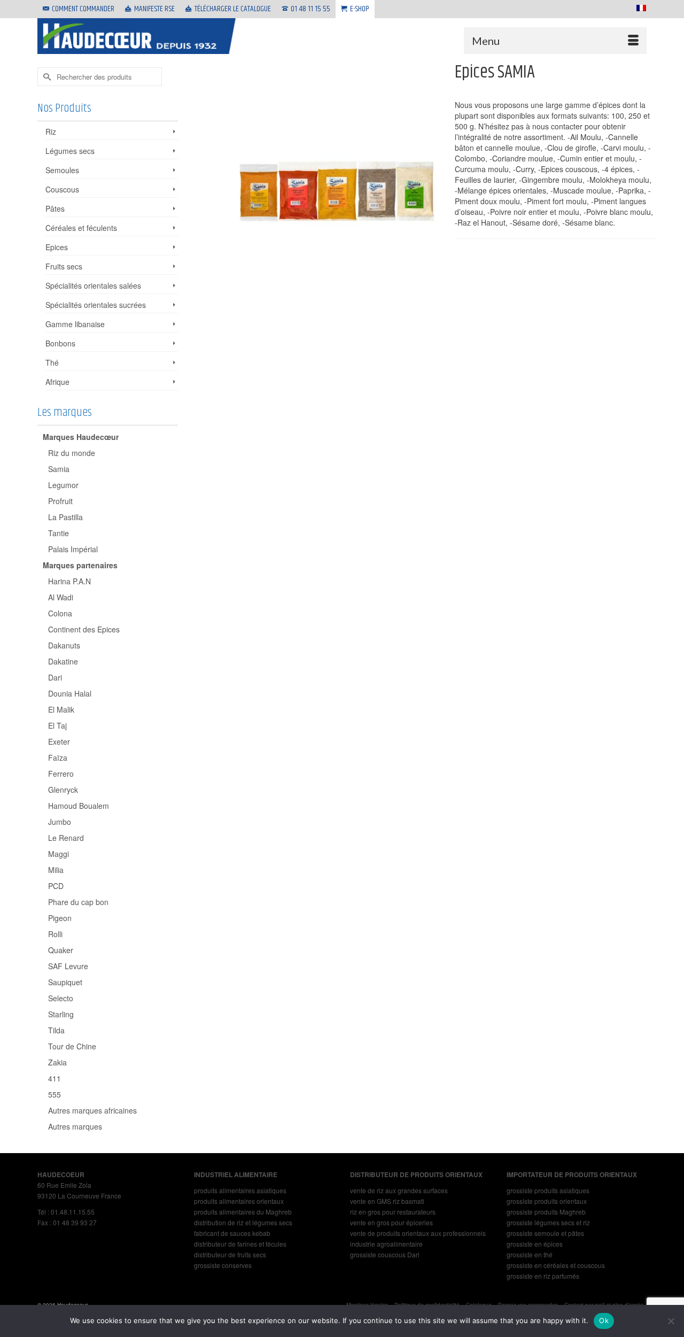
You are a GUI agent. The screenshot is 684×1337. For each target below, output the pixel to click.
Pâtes (55, 208)
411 (54, 1078)
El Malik (61, 709)
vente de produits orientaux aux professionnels (418, 1233)
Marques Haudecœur (81, 436)
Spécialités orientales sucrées (95, 304)
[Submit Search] (45, 76)
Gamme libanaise (75, 324)
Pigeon (60, 918)
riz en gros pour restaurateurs (393, 1211)
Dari (55, 677)
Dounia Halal (69, 693)
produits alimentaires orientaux (239, 1200)
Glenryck (63, 789)
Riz (50, 131)
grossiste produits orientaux (547, 1200)
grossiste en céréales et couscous (556, 1265)
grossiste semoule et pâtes (545, 1233)
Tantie (58, 533)
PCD (56, 885)
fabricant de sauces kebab (232, 1233)
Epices (56, 247)
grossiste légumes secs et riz (548, 1222)
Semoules (62, 170)
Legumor (63, 485)
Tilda (56, 1030)
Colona (60, 613)
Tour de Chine (72, 1046)
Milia (56, 869)
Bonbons (60, 343)
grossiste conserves (223, 1265)
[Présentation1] (339, 161)
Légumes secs (70, 150)
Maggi (58, 853)
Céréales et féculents (81, 227)
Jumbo (59, 821)
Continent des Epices (84, 629)
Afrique (57, 381)
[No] (670, 1321)
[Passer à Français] (639, 8)
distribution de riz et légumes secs (243, 1222)
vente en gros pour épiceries (391, 1222)
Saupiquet (65, 982)
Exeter (59, 741)
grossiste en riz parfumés (543, 1275)
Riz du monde (71, 452)
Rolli (55, 934)
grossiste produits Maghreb (546, 1211)
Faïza (57, 757)
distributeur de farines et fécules (240, 1243)
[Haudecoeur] (138, 36)
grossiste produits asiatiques (548, 1190)
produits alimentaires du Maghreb (243, 1211)
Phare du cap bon (78, 902)
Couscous (62, 189)
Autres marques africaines (92, 1110)
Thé (52, 362)
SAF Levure (68, 966)
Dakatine (63, 661)
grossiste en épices (535, 1243)
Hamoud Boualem (78, 805)
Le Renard (66, 837)
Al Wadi (60, 597)
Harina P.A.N (69, 581)
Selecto (60, 998)
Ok (604, 1320)
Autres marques (75, 1126)
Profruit (60, 501)
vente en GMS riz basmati (387, 1200)
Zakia (57, 1062)
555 (54, 1094)
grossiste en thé (530, 1254)
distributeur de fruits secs (230, 1254)
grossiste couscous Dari (384, 1254)
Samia (58, 468)
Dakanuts (64, 645)
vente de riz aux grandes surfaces (399, 1190)
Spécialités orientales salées (93, 285)
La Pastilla (65, 517)
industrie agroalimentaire (386, 1243)
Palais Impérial (73, 549)
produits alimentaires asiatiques (240, 1190)
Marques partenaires (80, 565)
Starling (61, 1014)
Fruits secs (63, 266)
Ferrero (61, 773)
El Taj (57, 725)
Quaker (60, 950)
